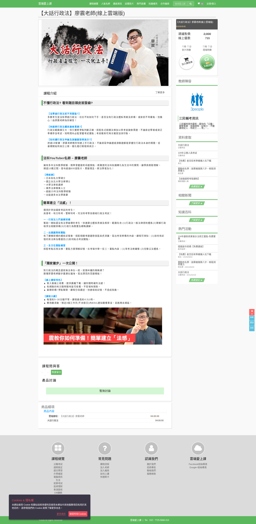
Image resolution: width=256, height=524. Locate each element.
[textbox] (180, 3)
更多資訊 (61, 514)
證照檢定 (58, 467)
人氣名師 (105, 3)
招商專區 (151, 467)
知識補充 (153, 3)
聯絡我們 (151, 470)
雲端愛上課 (45, 3)
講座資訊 (117, 3)
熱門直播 (141, 3)
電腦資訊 (58, 477)
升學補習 (58, 473)
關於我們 (151, 464)
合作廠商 (164, 3)
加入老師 (104, 467)
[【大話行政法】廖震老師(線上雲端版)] (197, 26)
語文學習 (58, 470)
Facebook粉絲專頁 (198, 464)
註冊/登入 (211, 3)
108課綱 (58, 492)
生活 (58, 480)
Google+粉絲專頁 (198, 467)
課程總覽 (93, 3)
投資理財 (58, 486)
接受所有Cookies (77, 514)
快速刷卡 (104, 477)
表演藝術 (58, 489)
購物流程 (104, 464)
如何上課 (104, 473)
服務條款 (151, 473)
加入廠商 (104, 470)
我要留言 (56, 372)
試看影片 (129, 3)
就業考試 (58, 483)
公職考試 (58, 464)
